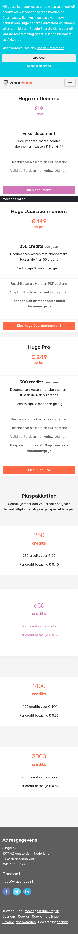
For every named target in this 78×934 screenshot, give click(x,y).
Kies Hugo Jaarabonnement (39, 326)
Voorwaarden (26, 922)
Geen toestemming (39, 65)
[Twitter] (17, 891)
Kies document (39, 190)
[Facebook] (6, 891)
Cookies (24, 916)
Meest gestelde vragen (42, 911)
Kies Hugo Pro (39, 470)
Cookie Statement (50, 48)
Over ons (9, 916)
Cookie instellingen (46, 916)
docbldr (62, 922)
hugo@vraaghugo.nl (17, 881)
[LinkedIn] (27, 891)
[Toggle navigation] (70, 83)
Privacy (8, 922)
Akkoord (39, 58)
